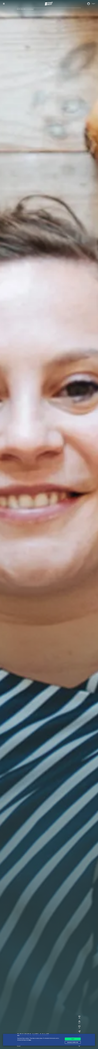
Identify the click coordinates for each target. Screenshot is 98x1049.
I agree (72, 1038)
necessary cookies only (72, 1042)
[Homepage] (49, 3)
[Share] (79, 1031)
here (30, 1040)
